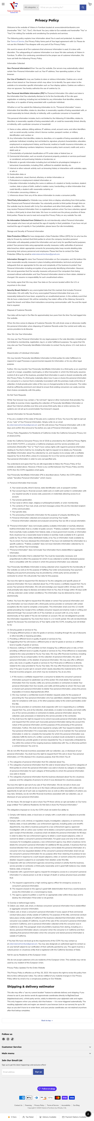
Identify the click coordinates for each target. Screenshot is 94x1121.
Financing (28, 1105)
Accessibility (65, 1105)
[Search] (83, 7)
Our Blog (76, 1105)
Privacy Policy (39, 1105)
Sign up (38, 1071)
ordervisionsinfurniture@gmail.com (46, 254)
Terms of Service (17, 41)
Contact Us (18, 1105)
